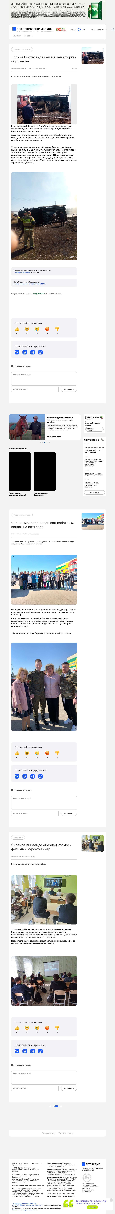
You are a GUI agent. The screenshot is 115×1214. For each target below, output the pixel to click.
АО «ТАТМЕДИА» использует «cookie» (27, 1205)
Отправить (69, 389)
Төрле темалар (66, 1133)
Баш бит (16, 35)
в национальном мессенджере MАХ (29, 284)
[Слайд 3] (44, 442)
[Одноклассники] (24, 352)
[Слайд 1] (40, 442)
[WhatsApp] (40, 352)
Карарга (92, 1207)
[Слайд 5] (49, 442)
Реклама (28, 35)
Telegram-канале (22, 272)
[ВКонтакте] (17, 352)
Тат (83, 29)
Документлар (48, 1133)
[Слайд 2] (42, 442)
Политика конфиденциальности (24, 1210)
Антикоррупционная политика (24, 1203)
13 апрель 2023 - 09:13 (18, 856)
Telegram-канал (38, 294)
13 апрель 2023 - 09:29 (18, 68)
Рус (72, 29)
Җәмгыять (18, 837)
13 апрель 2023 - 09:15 (18, 534)
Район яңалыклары (21, 49)
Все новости (94, 492)
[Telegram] (32, 352)
